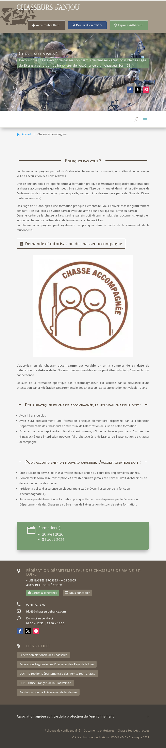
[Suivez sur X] (138, 90)
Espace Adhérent (130, 25)
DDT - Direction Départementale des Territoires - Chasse (57, 673)
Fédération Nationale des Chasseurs (43, 655)
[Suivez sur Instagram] (146, 90)
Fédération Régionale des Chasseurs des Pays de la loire (56, 664)
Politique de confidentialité (62, 730)
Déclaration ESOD (89, 25)
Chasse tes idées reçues (133, 730)
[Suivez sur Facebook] (130, 90)
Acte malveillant (48, 25)
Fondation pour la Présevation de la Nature (48, 692)
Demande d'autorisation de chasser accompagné (73, 243)
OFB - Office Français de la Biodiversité (45, 683)
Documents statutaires (98, 730)
